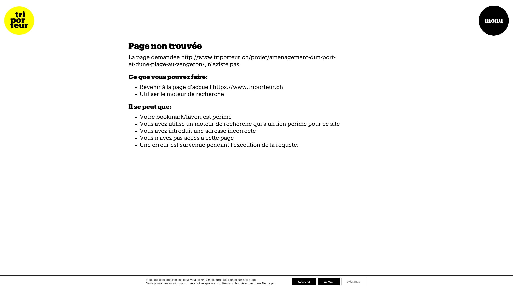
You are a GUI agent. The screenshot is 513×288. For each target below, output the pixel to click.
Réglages (268, 283)
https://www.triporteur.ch (248, 87)
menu (494, 20)
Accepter (304, 281)
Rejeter (329, 281)
